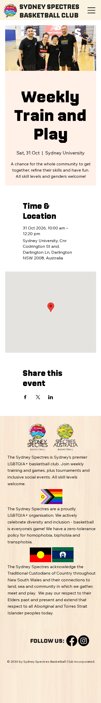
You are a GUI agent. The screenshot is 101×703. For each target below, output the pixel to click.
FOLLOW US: (47, 640)
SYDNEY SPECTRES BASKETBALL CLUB (49, 11)
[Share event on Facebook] (25, 397)
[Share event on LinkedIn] (50, 397)
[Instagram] (83, 640)
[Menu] (91, 10)
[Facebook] (71, 640)
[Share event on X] (37, 397)
